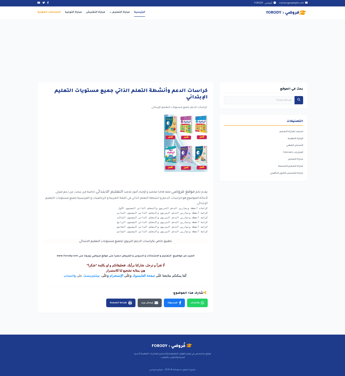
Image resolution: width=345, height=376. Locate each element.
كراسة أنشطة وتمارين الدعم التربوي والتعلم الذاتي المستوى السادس (162, 231)
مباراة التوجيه (73, 12)
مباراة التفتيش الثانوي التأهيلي (286, 173)
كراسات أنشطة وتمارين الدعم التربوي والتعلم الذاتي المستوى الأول (163, 208)
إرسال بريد (147, 303)
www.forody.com (67, 256)
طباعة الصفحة (118, 303)
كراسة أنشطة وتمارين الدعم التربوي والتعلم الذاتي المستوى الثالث (162, 217)
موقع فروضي (183, 192)
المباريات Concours (293, 152)
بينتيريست (91, 276)
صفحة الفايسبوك (143, 275)
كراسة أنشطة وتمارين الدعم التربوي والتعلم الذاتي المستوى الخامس (162, 226)
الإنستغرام (116, 275)
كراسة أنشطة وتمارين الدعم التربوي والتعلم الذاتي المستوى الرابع (162, 222)
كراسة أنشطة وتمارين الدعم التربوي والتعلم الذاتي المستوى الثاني (162, 212)
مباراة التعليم (121, 12)
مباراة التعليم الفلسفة (290, 166)
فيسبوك (172, 303)
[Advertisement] (172, 47)
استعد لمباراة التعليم (291, 131)
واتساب (70, 276)
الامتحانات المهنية (49, 12)
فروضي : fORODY (282, 13)
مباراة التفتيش (95, 12)
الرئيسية (139, 12)
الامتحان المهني (294, 145)
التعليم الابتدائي (109, 192)
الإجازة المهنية (295, 138)
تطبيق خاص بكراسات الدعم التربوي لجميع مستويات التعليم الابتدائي (125, 241)
